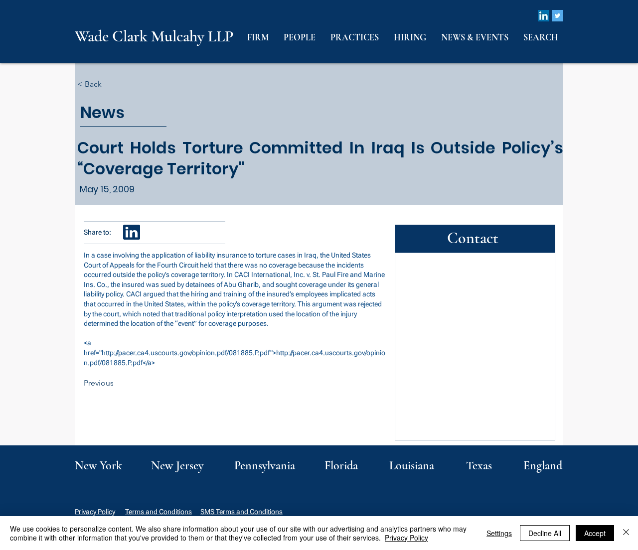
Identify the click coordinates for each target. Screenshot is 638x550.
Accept (595, 533)
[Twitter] (557, 15)
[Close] (626, 533)
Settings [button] (499, 533)
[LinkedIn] (543, 15)
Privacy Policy (95, 512)
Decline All (544, 533)
